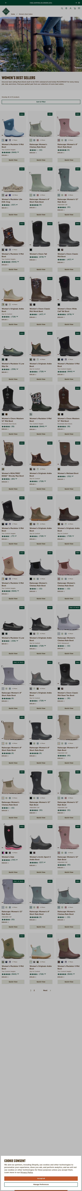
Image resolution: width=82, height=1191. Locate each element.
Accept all (41, 1178)
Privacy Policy (26, 1172)
